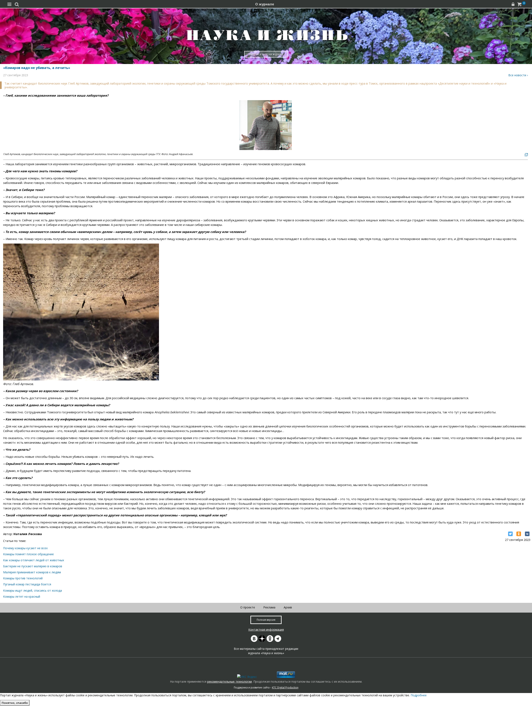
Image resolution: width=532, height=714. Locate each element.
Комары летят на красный (21, 596)
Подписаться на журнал (266, 54)
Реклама (269, 607)
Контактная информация (266, 630)
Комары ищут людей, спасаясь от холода (32, 590)
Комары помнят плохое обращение (28, 554)
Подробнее (419, 695)
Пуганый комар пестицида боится (27, 584)
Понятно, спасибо (15, 703)
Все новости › (518, 75)
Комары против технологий (23, 578)
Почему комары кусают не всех (25, 548)
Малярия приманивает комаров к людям (32, 572)
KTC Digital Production (285, 687)
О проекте (247, 607)
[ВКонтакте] (527, 534)
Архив (288, 607)
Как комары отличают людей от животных (33, 560)
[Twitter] (510, 534)
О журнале (264, 4)
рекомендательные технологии (229, 681)
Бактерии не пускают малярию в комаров (32, 566)
